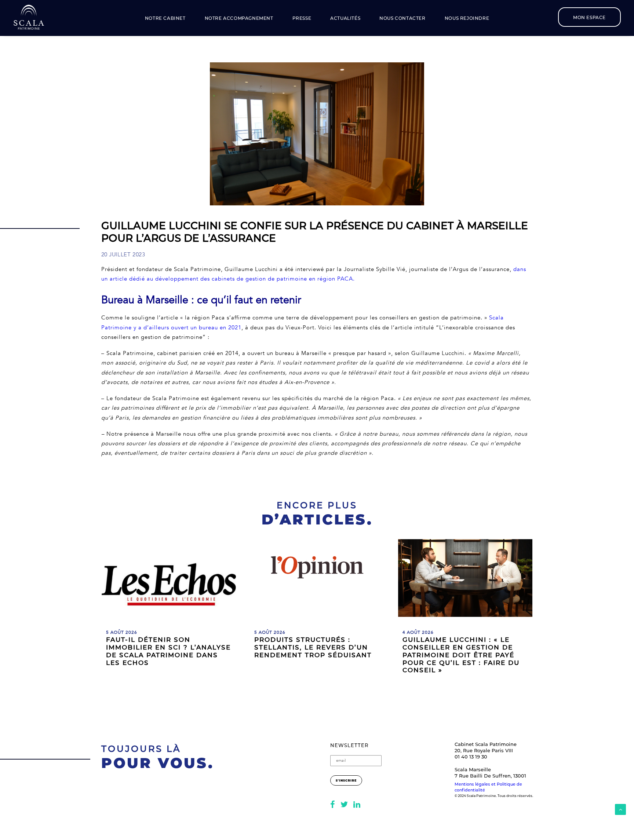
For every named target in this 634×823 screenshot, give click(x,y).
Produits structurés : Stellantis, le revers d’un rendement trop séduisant (313, 647)
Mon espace (589, 17)
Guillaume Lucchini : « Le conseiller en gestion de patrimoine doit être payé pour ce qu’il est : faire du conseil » (461, 655)
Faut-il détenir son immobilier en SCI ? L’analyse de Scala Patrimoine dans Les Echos (168, 651)
